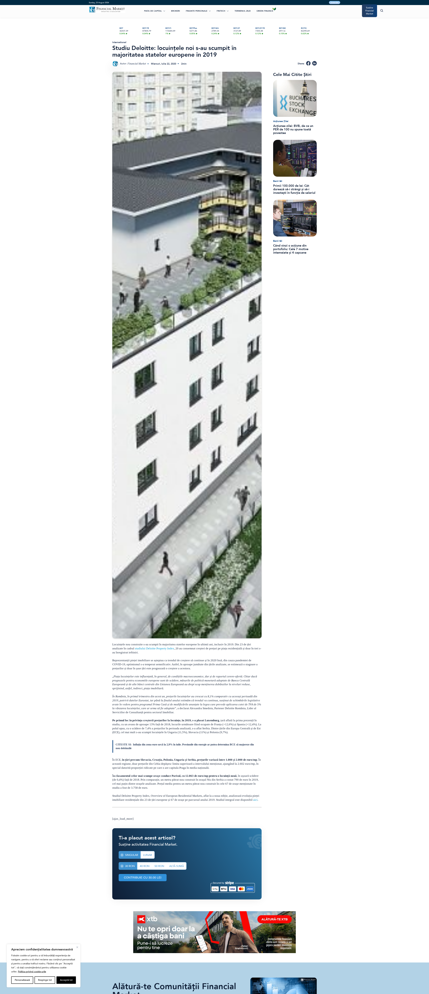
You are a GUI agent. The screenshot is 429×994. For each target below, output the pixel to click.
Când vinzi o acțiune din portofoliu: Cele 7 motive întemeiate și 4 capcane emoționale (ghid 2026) (290, 249)
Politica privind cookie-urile (32, 971)
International (119, 42)
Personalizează (22, 980)
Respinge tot (45, 980)
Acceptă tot (66, 980)
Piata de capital (153, 11)
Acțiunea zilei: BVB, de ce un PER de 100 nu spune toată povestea (293, 129)
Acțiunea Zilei (280, 121)
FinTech (221, 11)
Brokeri (175, 11)
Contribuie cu (142, 877)
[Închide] (77, 947)
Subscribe (334, 2)
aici (255, 799)
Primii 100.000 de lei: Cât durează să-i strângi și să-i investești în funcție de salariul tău (294, 189)
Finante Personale (196, 11)
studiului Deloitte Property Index (154, 648)
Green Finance (265, 11)
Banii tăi (277, 181)
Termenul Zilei (243, 11)
